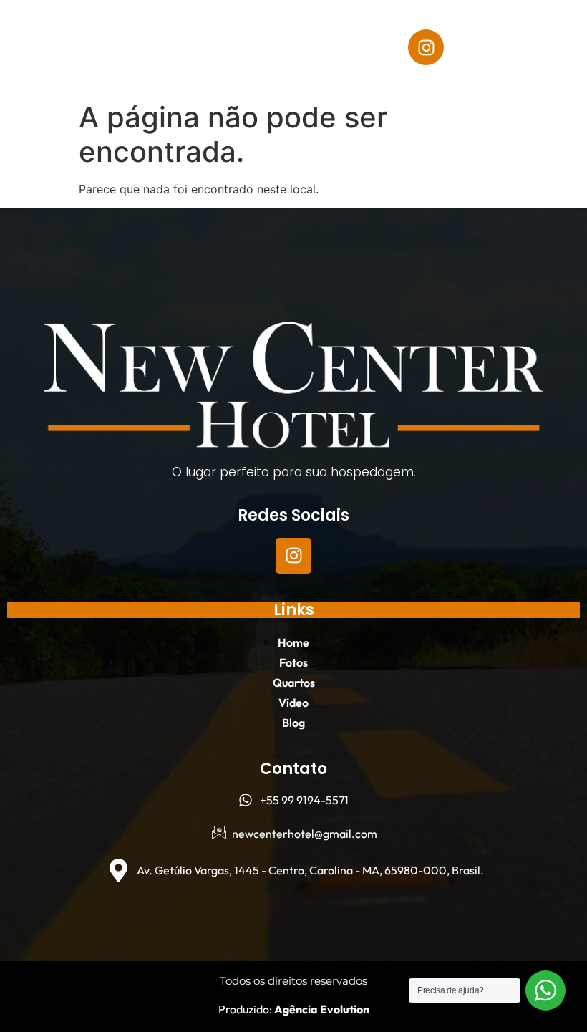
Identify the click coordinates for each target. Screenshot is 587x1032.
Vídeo (189, 64)
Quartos (115, 64)
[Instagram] (426, 47)
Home (144, 31)
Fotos (209, 31)
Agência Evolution (320, 1009)
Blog (251, 64)
